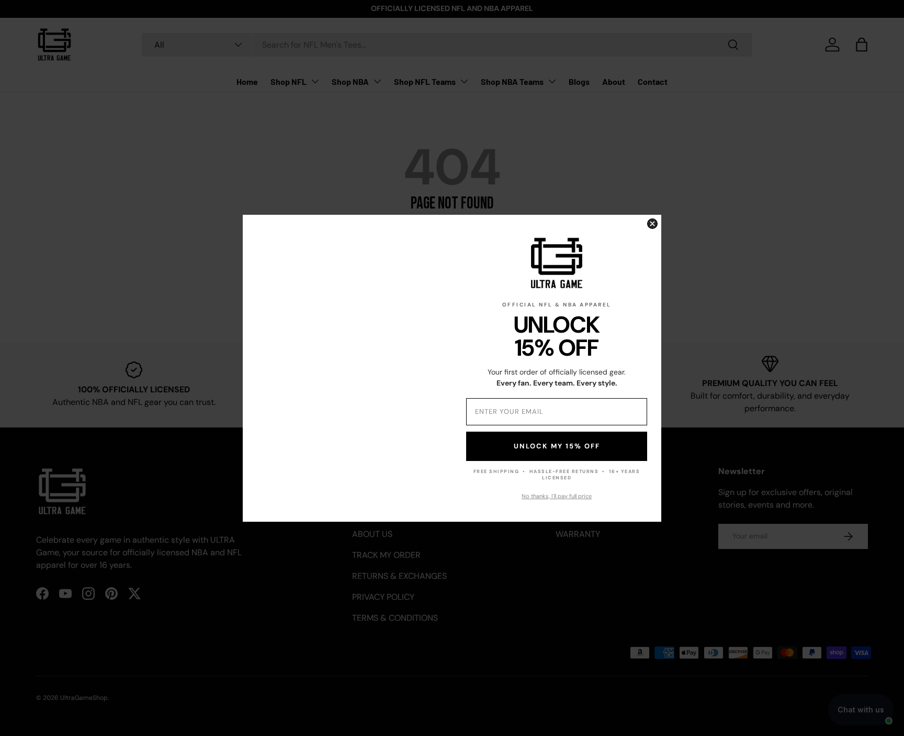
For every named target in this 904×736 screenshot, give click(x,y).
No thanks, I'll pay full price (557, 496)
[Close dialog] (652, 223)
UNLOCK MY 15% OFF (557, 446)
